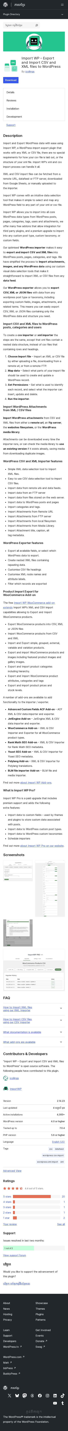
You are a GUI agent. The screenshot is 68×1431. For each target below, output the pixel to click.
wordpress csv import (53, 1155)
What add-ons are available (19, 1042)
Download (10, 80)
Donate (41, 1341)
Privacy (7, 1319)
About (6, 1303)
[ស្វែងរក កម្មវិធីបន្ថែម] (37, 25)
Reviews (11, 100)
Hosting (7, 1314)
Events (40, 1335)
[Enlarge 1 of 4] (28, 864)
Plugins (40, 1314)
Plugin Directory (11, 14)
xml (62, 1162)
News (6, 1308)
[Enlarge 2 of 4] (60, 864)
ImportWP (16, 1088)
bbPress (9, 1368)
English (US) (58, 1141)
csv (51, 1149)
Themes (40, 1308)
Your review (10, 1224)
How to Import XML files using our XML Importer (17, 1009)
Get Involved (43, 1330)
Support (10, 125)
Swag (40, 1346)
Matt (7, 1362)
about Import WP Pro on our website (42, 845)
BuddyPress (11, 1373)
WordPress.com (14, 1357)
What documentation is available (22, 1032)
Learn (6, 1330)
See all (61, 1224)
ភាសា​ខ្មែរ (15, 1388)
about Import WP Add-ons (35, 782)
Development (14, 116)
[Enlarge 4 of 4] (60, 953)
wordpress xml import (47, 1162)
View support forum (14, 1255)
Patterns (41, 1319)
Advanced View (12, 1170)
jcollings (29, 71)
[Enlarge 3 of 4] (28, 923)
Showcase (42, 1303)
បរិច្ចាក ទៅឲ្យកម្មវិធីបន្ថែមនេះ (16, 1283)
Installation (12, 108)
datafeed (59, 1149)
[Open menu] (63, 4)
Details (10, 92)
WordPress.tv (12, 1346)
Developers (9, 1341)
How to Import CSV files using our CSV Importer (17, 1021)
